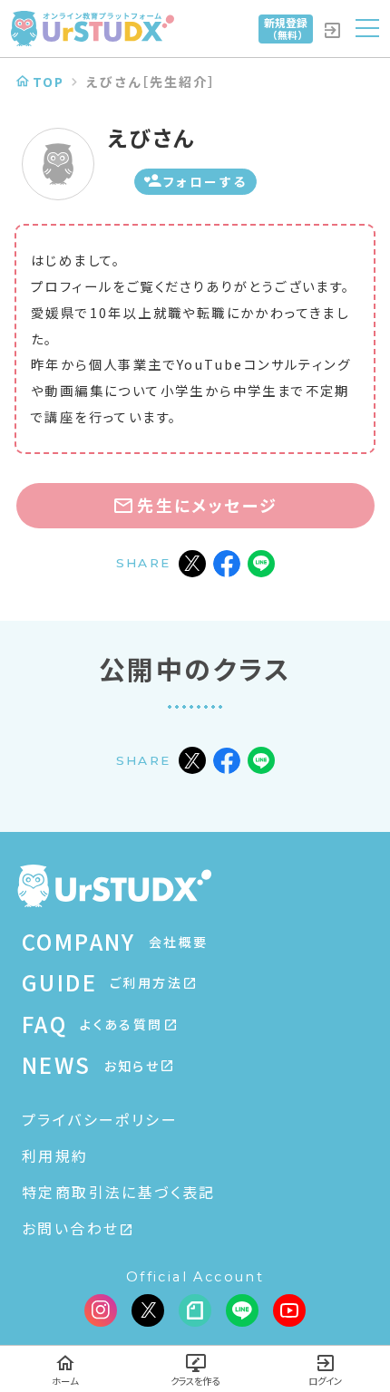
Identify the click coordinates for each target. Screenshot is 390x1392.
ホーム (65, 1380)
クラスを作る (195, 1380)
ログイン (325, 1380)
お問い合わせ (70, 1228)
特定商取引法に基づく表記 (119, 1192)
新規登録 (285, 28)
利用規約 (55, 1155)
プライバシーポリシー (100, 1119)
